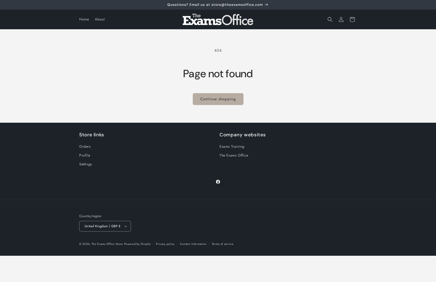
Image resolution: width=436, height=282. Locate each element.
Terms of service (223, 244)
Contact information (193, 244)
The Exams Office (234, 155)
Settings (85, 164)
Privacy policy (165, 244)
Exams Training (232, 146)
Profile (84, 155)
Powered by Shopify (137, 244)
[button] (330, 19)
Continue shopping (218, 99)
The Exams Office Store (107, 244)
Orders (85, 146)
